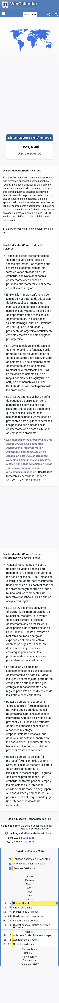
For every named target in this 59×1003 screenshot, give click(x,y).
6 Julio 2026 (27, 837)
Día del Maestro (22, 903)
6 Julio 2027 (27, 842)
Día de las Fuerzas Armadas (28, 916)
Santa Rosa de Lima (24, 944)
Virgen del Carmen (23, 907)
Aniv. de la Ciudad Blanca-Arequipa (32, 935)
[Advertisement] (29, 100)
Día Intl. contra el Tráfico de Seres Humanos (31, 926)
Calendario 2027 (30, 964)
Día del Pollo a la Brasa (26, 911)
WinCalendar (23, 3)
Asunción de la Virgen (25, 939)
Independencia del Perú (26, 920)
